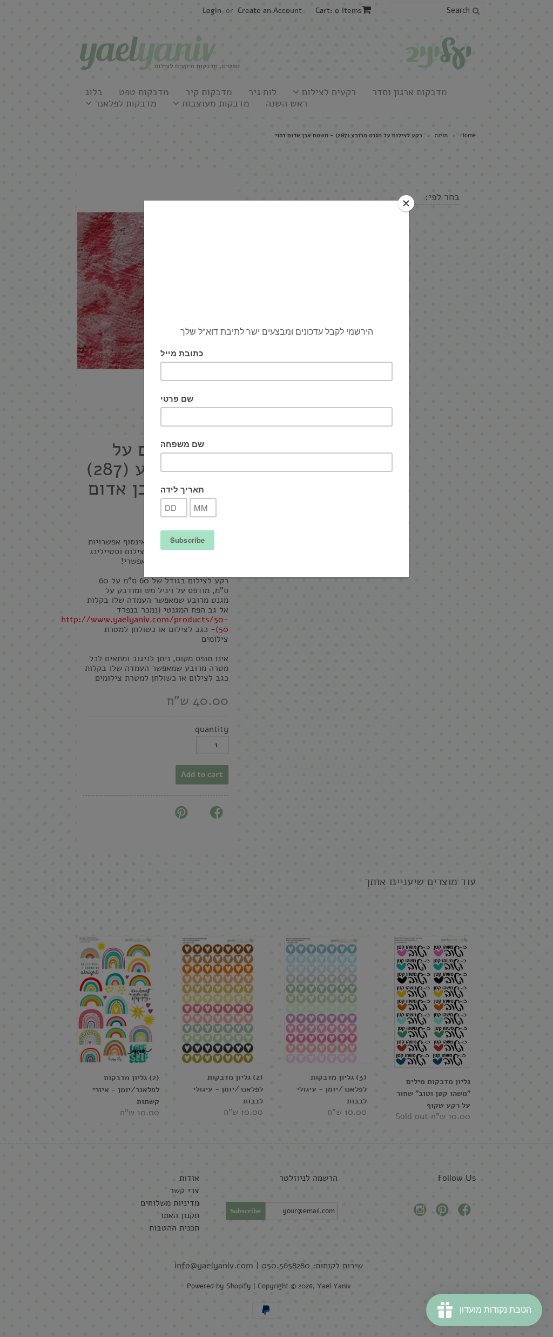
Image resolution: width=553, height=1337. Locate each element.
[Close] (406, 203)
